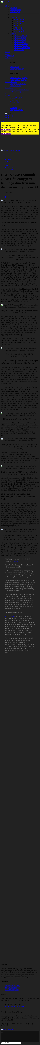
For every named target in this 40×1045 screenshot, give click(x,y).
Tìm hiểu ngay (6, 129)
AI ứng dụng (9, 169)
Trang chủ (8, 165)
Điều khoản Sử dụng (12, 986)
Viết (2, 121)
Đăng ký (8, 118)
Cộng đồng (9, 167)
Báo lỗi (7, 161)
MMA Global (9, 616)
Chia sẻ (8, 159)
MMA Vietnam (5, 155)
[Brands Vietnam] (7, 2)
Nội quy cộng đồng (12, 990)
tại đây (16, 561)
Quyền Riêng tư (11, 988)
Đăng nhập (9, 115)
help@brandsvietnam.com (14, 1006)
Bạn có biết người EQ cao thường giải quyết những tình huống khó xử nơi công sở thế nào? (19, 127)
